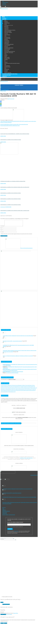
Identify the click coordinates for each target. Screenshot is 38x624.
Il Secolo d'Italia (8, 387)
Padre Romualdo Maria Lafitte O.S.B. (9, 51)
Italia (17, 387)
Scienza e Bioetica (7, 65)
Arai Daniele (6, 21)
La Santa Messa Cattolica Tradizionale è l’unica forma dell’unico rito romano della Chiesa (18, 335)
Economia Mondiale (7, 37)
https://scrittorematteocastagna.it (26, 248)
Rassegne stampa (7, 58)
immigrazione (13, 387)
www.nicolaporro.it (12, 391)
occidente (17, 389)
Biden (24, 385)
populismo (6, 573)
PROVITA (5, 56)
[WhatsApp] (19, 104)
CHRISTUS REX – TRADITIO (8, 32)
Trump (15, 390)
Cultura (5, 557)
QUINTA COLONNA (7, 57)
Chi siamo (4, 18)
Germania (26, 386)
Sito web (1, 231)
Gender (22, 386)
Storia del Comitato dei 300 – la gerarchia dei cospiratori (11, 492)
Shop (3, 1)
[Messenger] (19, 105)
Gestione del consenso (6, 604)
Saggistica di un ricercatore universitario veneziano (12, 63)
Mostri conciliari (6, 50)
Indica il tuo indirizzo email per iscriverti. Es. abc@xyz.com (15, 526)
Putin (27, 389)
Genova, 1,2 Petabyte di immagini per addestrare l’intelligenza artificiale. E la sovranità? (18, 355)
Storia (5, 583)
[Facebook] (19, 101)
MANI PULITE (6, 46)
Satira (5, 64)
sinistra (2, 390)
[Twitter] (19, 102)
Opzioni (2, 602)
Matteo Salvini (3, 389)
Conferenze (6, 33)
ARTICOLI (4, 19)
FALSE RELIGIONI (6, 40)
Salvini (34, 389)
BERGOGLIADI (6, 26)
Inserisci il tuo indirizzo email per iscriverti (15, 522)
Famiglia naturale (6, 41)
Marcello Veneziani (27, 387)
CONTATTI (4, 76)
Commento (2, 225)
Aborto (5, 20)
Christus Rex (7, 386)
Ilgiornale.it (3, 387)
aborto (6, 385)
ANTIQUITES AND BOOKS (26, 458)
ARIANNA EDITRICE (8, 546)
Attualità (5, 24)
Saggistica (5, 62)
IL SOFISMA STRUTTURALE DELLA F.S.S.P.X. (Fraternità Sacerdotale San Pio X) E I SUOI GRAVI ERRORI (19, 497)
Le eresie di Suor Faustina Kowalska (17, 371)
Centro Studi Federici (29, 385)
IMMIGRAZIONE (6, 43)
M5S (23, 387)
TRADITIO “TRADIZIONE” (7, 72)
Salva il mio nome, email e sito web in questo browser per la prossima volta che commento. (16, 233)
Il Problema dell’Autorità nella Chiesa (9, 73)
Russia (30, 389)
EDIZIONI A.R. (6, 39)
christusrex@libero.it (34, 475)
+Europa (3, 385)
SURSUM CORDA (6, 69)
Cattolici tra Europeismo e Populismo (9, 30)
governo (30, 386)
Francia (19, 386)
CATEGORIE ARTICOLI (4, 379)
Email (1, 229)
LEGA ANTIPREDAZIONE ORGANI (8, 44)
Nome (1, 227)
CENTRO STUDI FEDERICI (7, 31)
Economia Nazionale (7, 38)
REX (4, 60)
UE (21, 390)
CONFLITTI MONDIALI (7, 34)
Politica (5, 53)
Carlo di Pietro (6, 27)
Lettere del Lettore (7, 45)
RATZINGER (6, 59)
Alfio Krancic (10, 385)
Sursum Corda (10, 390)
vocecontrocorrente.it (31, 390)
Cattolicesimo (6, 28)
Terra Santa (6, 70)
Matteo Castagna (34, 387)
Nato (13, 389)
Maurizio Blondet (9, 389)
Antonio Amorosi (16, 385)
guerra (33, 386)
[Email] (19, 103)
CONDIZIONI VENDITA (5, 2)
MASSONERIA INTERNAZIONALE (8, 47)
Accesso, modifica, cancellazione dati (8, 514)
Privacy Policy (4, 4)
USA (24, 390)
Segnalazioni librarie (7, 66)
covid (13, 386)
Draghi (16, 386)
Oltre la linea (21, 389)
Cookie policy (4, 3)
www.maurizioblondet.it (5, 391)
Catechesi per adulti (6, 75)
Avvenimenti (6, 25)
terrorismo (6, 71)
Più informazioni (9, 614)
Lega (20, 387)
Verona (26, 390)
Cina (11, 386)
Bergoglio (21, 385)
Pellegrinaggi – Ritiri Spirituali (8, 52)
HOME (3, 16)
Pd (25, 389)
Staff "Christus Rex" (11, 98)
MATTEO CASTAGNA (8, 568)
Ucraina (18, 390)
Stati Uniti (6, 390)
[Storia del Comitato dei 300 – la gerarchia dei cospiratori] (20, 338)
